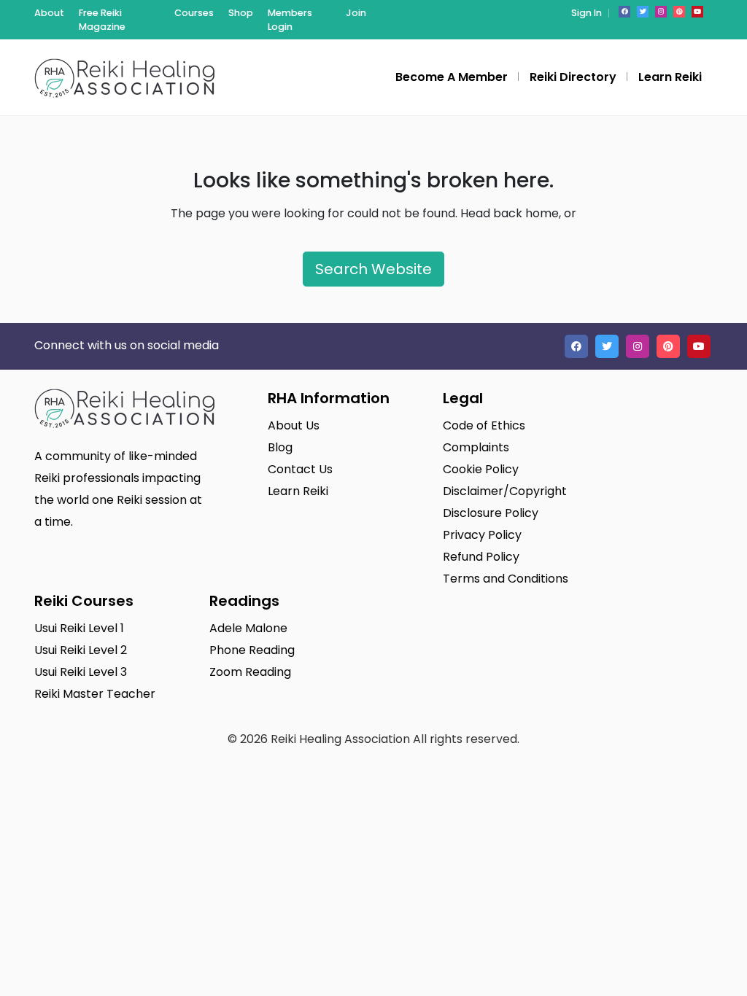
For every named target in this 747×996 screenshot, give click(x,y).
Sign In (586, 13)
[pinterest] (679, 11)
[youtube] (697, 11)
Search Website (373, 269)
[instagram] (661, 11)
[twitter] (643, 11)
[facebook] (624, 11)
